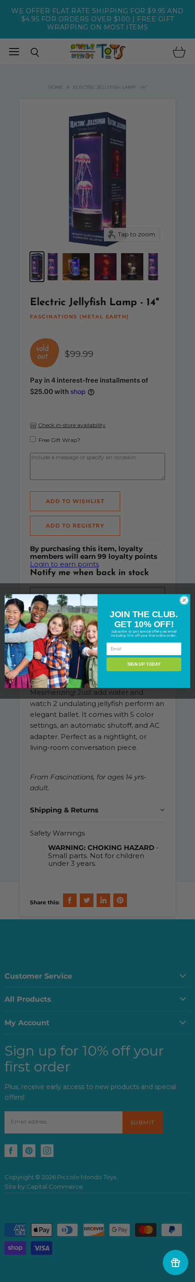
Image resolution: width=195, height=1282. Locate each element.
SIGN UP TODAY (144, 664)
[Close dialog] (184, 600)
